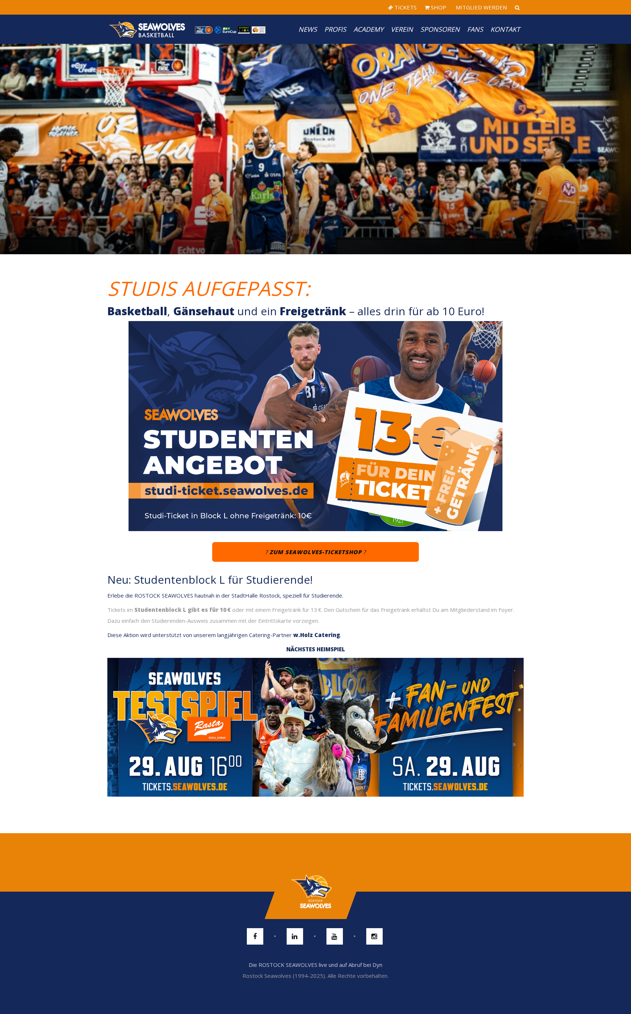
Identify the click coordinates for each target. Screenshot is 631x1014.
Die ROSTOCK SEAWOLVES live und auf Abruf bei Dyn (315, 964)
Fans (475, 29)
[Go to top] (315, 891)
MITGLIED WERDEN (480, 7)
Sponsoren (440, 29)
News (307, 29)
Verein (402, 29)
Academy (368, 29)
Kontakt (505, 29)
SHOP (437, 7)
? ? (315, 552)
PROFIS (335, 29)
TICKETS (405, 7)
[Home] (147, 29)
